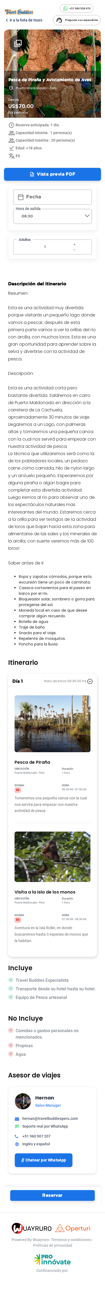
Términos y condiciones (71, 1240)
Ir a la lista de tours (23, 20)
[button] (74, 249)
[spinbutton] (48, 246)
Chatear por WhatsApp (46, 1160)
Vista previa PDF (52, 174)
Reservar (52, 1195)
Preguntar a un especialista (77, 20)
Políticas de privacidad (52, 1245)
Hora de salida (28, 208)
